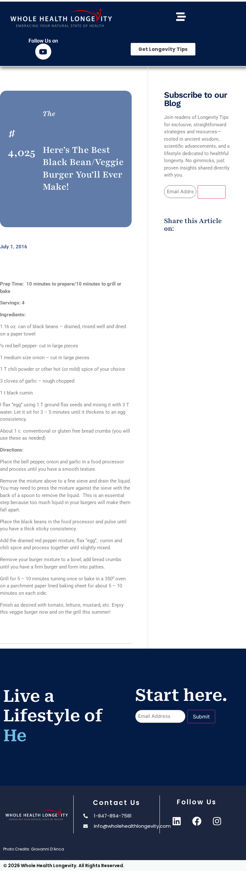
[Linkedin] (176, 821)
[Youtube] (43, 52)
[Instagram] (217, 821)
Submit (211, 192)
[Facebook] (196, 821)
